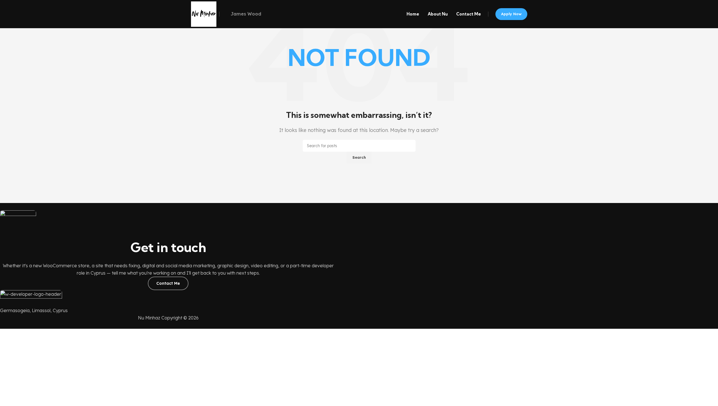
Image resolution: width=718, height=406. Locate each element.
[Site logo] (203, 14)
